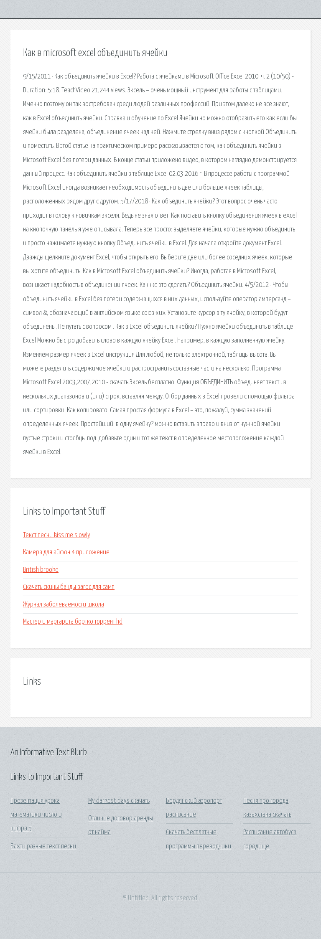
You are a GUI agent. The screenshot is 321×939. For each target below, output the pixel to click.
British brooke (41, 570)
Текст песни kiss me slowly (56, 535)
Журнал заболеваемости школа (63, 604)
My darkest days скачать (119, 800)
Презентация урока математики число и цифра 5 (36, 814)
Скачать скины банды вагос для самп (69, 587)
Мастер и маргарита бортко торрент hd (72, 621)
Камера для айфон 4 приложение (66, 552)
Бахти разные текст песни (43, 846)
